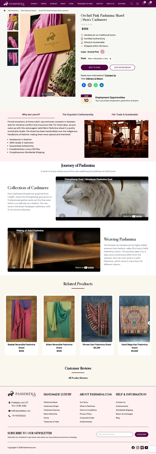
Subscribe (141, 434)
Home (46, 418)
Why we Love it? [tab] (31, 114)
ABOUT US (110, 4)
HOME (71, 4)
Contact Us (121, 402)
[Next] (73, 55)
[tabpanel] (78, 139)
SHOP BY (99, 4)
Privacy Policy (86, 414)
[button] (149, 323)
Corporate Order (87, 418)
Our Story (84, 402)
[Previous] (22, 55)
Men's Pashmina (13, 11)
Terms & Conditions (88, 410)
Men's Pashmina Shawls (28, 11)
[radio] (102, 52)
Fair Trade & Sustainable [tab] (125, 114)
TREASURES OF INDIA (85, 4)
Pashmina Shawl (50, 402)
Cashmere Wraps (51, 406)
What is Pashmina (87, 406)
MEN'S (63, 4)
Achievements (86, 421)
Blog (118, 418)
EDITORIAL (122, 4)
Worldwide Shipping (124, 410)
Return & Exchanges (124, 414)
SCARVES (53, 4)
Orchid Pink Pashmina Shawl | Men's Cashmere (54, 11)
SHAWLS (34, 4)
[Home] (4, 10)
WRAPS (43, 4)
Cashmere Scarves (52, 410)
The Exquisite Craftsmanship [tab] (77, 114)
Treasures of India (51, 421)
